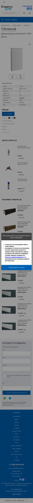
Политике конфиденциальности (14, 257)
